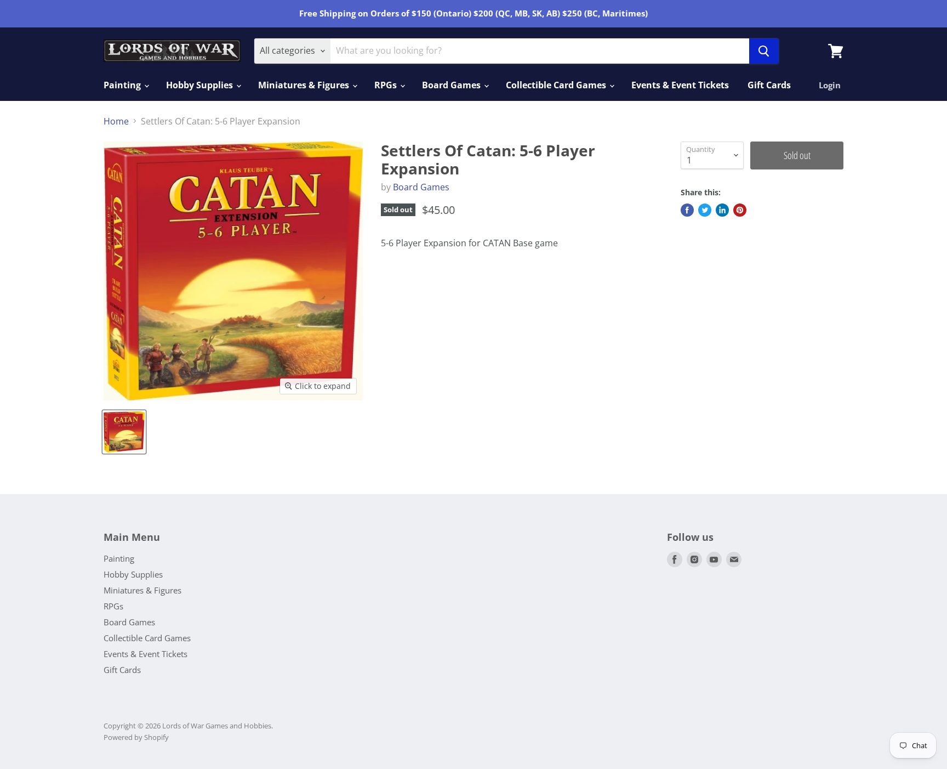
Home (116, 121)
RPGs (386, 85)
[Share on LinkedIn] (722, 210)
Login (830, 85)
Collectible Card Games (557, 85)
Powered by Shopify (136, 737)
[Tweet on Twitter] (704, 210)
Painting (123, 85)
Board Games (452, 85)
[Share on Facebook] (687, 210)
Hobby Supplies (200, 85)
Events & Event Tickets (680, 85)
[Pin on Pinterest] (739, 210)
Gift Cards (769, 85)
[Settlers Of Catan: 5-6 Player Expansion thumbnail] (124, 432)
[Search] (764, 51)
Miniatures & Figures (304, 85)
